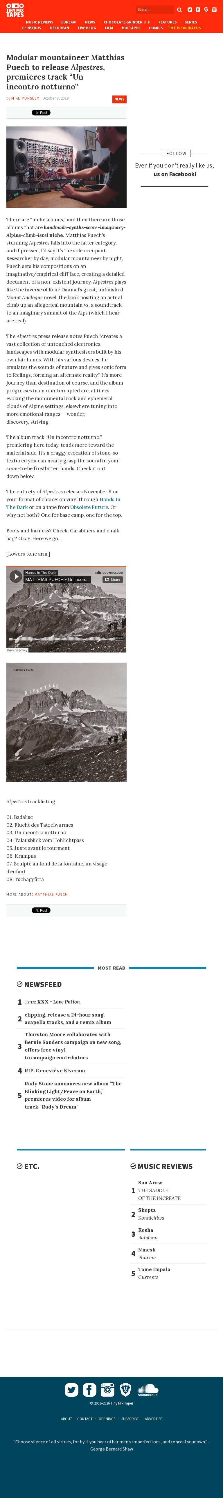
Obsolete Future (89, 507)
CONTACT (85, 1418)
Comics (156, 27)
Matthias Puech (51, 894)
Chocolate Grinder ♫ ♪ (127, 22)
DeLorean (59, 27)
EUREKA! (68, 22)
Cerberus (31, 27)
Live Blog (87, 27)
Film (109, 27)
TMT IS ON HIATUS (184, 27)
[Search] (179, 9)
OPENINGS (107, 1418)
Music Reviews (39, 22)
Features (168, 22)
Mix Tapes (131, 27)
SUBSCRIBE (130, 1418)
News (90, 22)
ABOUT (66, 1418)
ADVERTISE (153, 1418)
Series (191, 22)
